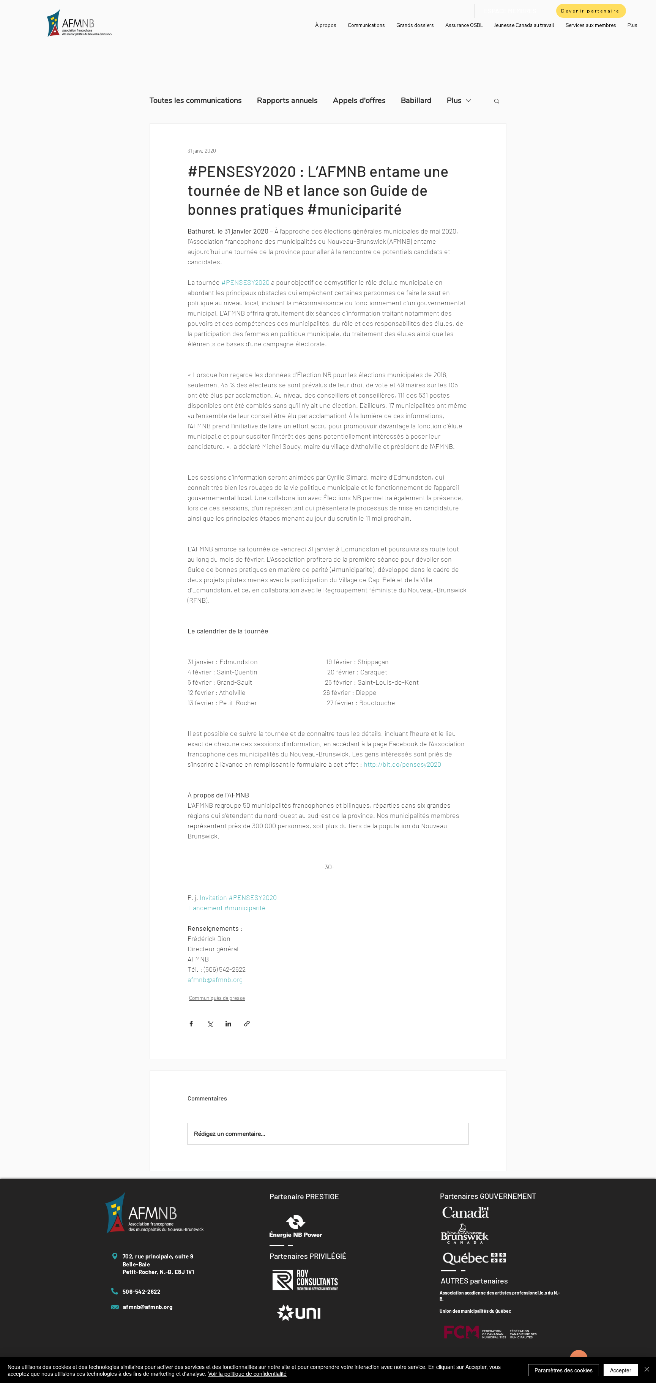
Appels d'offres (359, 100)
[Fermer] (646, 1370)
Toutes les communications (196, 100)
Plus (454, 100)
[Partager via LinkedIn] (228, 1023)
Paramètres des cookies (564, 1370)
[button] (496, 101)
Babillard (416, 100)
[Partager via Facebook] (191, 1023)
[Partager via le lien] (247, 1023)
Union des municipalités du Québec (475, 1311)
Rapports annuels (287, 100)
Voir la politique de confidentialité (247, 1373)
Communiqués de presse (217, 998)
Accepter (620, 1370)
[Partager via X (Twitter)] (209, 1023)
